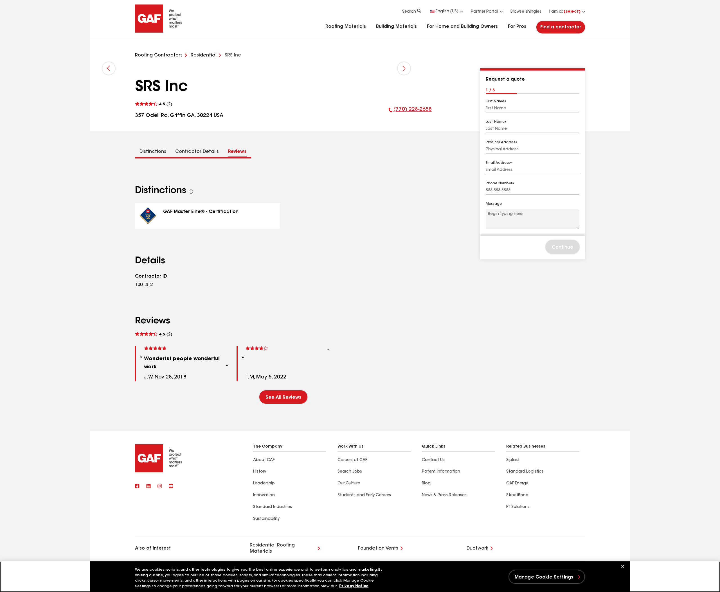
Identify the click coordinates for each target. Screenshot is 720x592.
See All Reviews (283, 397)
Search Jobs (350, 472)
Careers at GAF (352, 460)
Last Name (495, 122)
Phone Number (499, 183)
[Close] (622, 566)
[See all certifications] (191, 191)
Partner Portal (484, 12)
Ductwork (477, 548)
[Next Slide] (404, 68)
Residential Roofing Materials (272, 548)
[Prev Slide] (108, 68)
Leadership (264, 484)
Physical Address (500, 142)
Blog (426, 484)
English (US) (447, 11)
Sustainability (266, 519)
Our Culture (349, 484)
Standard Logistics (524, 472)
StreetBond (517, 495)
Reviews (237, 151)
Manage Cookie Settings (544, 577)
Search (409, 12)
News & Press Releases (444, 495)
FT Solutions (518, 507)
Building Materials (396, 26)
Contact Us (433, 460)
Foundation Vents (378, 548)
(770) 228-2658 (410, 113)
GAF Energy (517, 484)
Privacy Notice (353, 586)
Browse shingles (525, 12)
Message (494, 204)
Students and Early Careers (364, 495)
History (259, 472)
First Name (495, 101)
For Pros (517, 26)
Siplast (512, 460)
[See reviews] (153, 104)
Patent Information (441, 472)
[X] (148, 487)
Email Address (498, 163)
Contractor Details (197, 151)
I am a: (564, 12)
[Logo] (158, 31)
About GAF (263, 460)
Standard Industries (272, 507)
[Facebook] (137, 487)
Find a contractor (560, 27)
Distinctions (153, 151)
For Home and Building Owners (462, 26)
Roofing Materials (345, 26)
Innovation (264, 495)
